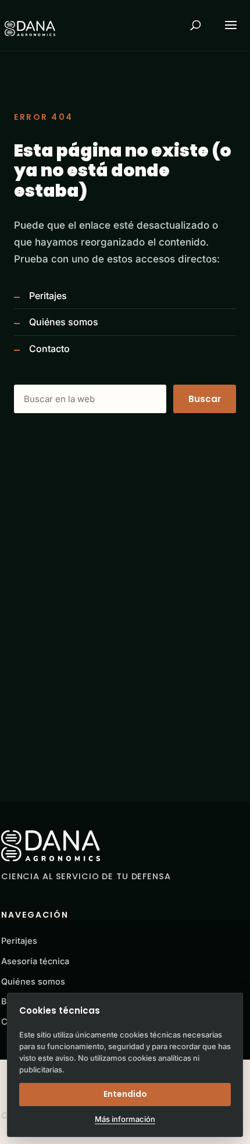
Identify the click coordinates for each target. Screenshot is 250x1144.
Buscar (204, 399)
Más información (125, 1119)
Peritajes (48, 295)
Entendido (125, 1094)
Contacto (49, 348)
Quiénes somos (63, 322)
